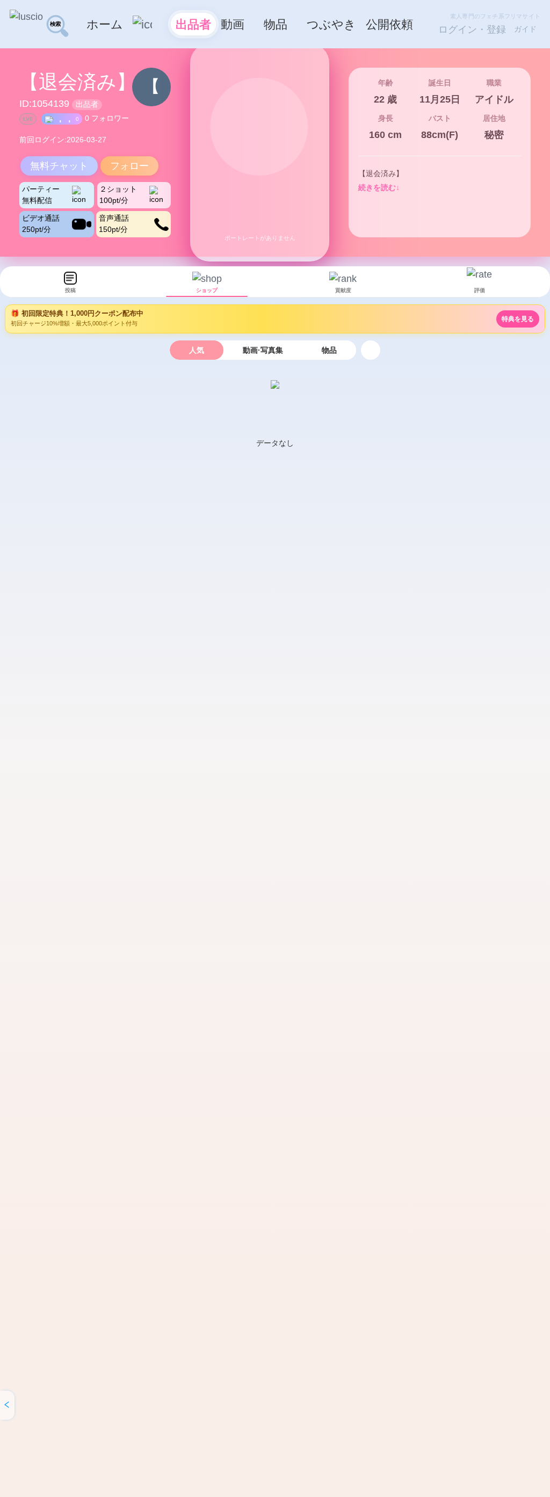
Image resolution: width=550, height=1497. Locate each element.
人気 (196, 350)
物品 (329, 350)
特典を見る (518, 319)
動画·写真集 (263, 350)
